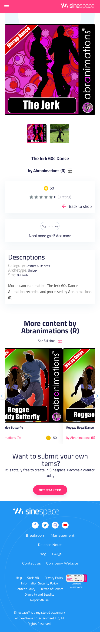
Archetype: (17, 270)
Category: (16, 265)
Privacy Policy (53, 578)
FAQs (56, 554)
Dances (45, 266)
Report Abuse (39, 600)
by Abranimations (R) (46, 171)
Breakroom (35, 535)
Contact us (31, 563)
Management (62, 535)
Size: (12, 275)
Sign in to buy (50, 226)
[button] (6, 6)
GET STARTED (50, 490)
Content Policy (25, 589)
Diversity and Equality (39, 594)
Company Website (62, 563)
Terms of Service (52, 589)
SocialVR (33, 578)
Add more (63, 235)
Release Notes (50, 544)
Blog (43, 554)
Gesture (31, 266)
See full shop (46, 341)
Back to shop (80, 206)
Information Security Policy (39, 583)
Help (19, 578)
